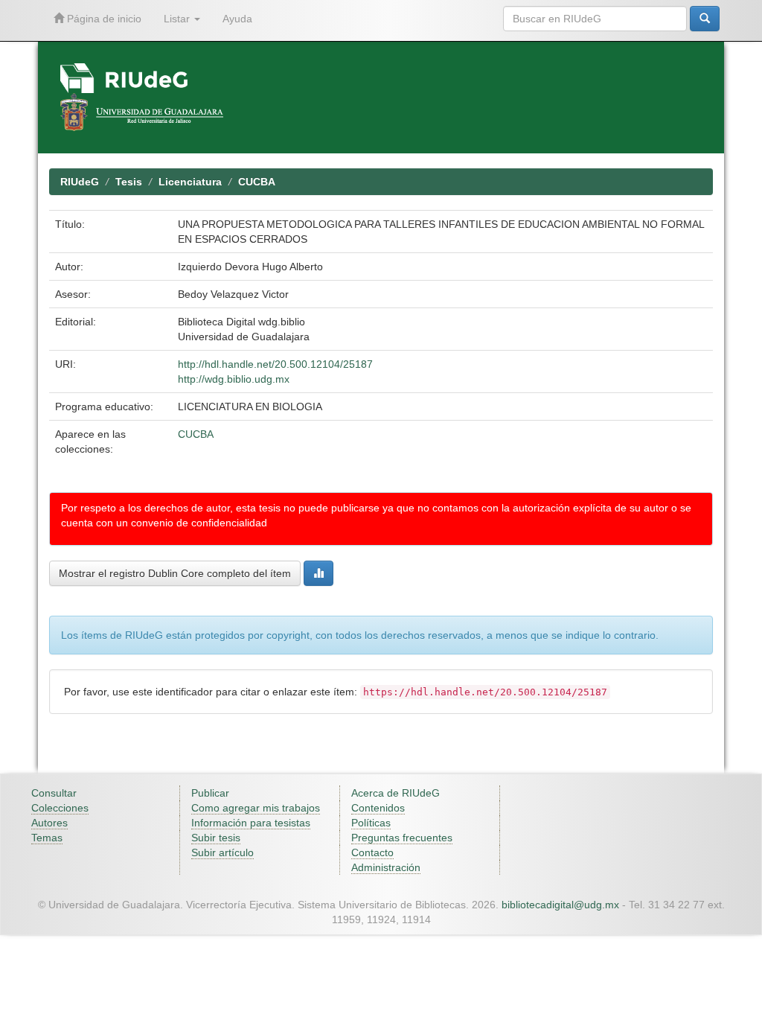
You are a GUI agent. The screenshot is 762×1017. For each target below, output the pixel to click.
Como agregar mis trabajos (255, 808)
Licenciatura (190, 182)
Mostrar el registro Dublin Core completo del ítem (175, 573)
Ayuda (237, 19)
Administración (385, 867)
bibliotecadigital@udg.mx (560, 905)
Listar (178, 19)
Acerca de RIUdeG (395, 793)
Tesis (128, 182)
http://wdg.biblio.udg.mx (233, 379)
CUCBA (256, 182)
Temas (47, 838)
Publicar (210, 793)
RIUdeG (79, 182)
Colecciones (60, 808)
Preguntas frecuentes (401, 838)
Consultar (54, 793)
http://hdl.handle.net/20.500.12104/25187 (275, 364)
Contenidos (378, 808)
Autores (49, 823)
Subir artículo (222, 852)
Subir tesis (215, 838)
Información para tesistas (250, 823)
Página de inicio (102, 19)
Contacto (372, 852)
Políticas (371, 823)
